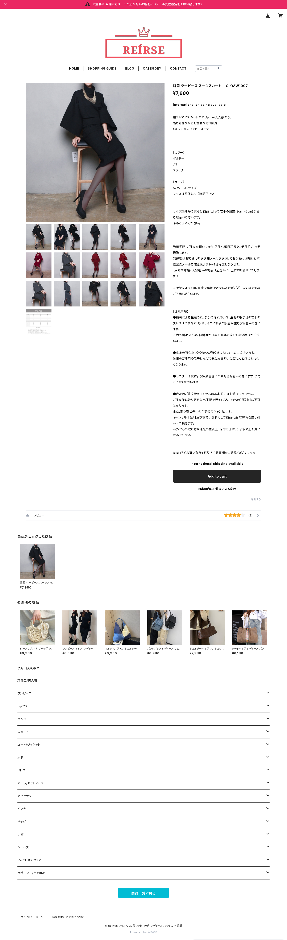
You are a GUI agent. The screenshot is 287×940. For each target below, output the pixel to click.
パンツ (21, 719)
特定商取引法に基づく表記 (68, 917)
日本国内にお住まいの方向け (217, 489)
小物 (20, 834)
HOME (74, 68)
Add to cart (217, 476)
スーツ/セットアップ (30, 783)
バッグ (21, 821)
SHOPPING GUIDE (102, 68)
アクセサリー (25, 796)
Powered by (139, 932)
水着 (20, 757)
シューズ (23, 847)
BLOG (129, 68)
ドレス (21, 770)
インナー (23, 809)
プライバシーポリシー (33, 917)
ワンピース (24, 693)
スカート (23, 732)
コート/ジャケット (28, 744)
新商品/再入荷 (27, 680)
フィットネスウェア (29, 860)
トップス (22, 706)
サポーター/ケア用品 (31, 873)
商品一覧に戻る (143, 893)
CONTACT (178, 68)
